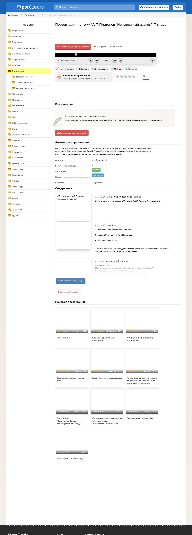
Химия (15, 198)
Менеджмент (18, 106)
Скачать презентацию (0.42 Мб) (74, 47)
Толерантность (64, 338)
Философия (17, 192)
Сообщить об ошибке (68, 292)
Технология (17, 175)
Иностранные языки (21, 54)
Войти (178, 7)
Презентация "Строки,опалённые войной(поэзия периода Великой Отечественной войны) (69, 423)
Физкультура (17, 186)
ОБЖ (14, 129)
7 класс (96, 170)
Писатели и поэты (24, 77)
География (17, 42)
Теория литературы (25, 82)
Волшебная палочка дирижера (107, 378)
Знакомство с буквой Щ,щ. (140, 418)
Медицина (17, 100)
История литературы (25, 88)
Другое (15, 215)
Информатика (18, 59)
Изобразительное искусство (25, 48)
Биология (16, 36)
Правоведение (19, 146)
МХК (14, 117)
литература (98, 175)
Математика (17, 94)
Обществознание (20, 123)
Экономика (17, 210)
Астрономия (17, 30)
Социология (17, 169)
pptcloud (30, 7)
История (16, 65)
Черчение (16, 204)
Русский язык (18, 163)
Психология (17, 158)
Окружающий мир (20, 135)
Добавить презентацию (156, 7)
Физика (15, 181)
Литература (18, 71)
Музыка (15, 111)
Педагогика (17, 140)
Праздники (17, 152)
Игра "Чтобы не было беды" (71, 458)
